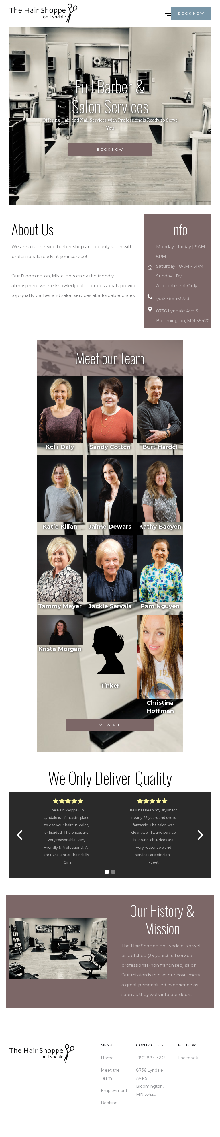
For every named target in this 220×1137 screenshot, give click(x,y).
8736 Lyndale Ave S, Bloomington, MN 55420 (150, 1082)
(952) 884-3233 (151, 1057)
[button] (168, 13)
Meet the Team (110, 1074)
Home (107, 1057)
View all (110, 725)
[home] (87, 13)
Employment (114, 1090)
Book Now (110, 149)
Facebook (188, 1057)
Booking (109, 1102)
